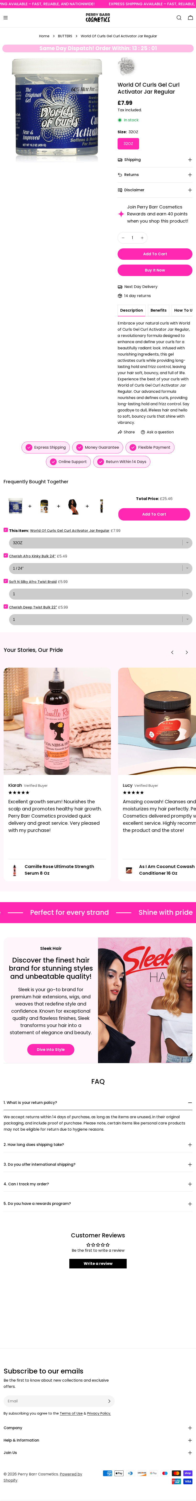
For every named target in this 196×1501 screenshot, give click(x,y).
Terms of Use (71, 1413)
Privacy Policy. (99, 1413)
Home (44, 36)
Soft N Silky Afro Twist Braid (33, 581)
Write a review (98, 1263)
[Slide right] (186, 652)
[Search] (179, 17)
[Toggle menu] (5, 17)
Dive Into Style (51, 1049)
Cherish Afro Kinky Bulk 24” (32, 556)
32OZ (128, 143)
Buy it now (155, 270)
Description (131, 310)
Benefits (159, 310)
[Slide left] (172, 652)
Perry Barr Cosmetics (38, 1474)
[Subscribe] (109, 1401)
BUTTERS (65, 36)
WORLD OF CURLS (127, 63)
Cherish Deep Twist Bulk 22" (33, 607)
